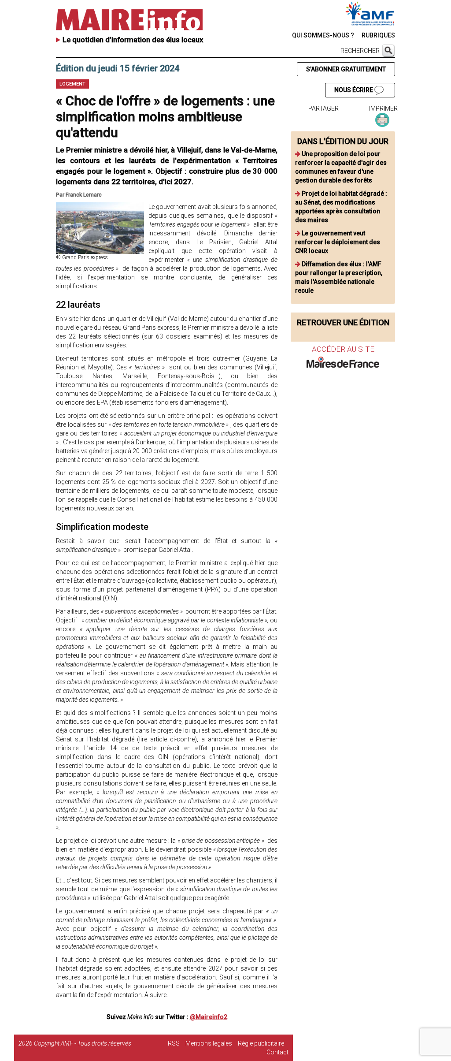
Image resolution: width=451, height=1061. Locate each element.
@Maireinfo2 (208, 1016)
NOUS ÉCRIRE (354, 89)
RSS (174, 1043)
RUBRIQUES (378, 35)
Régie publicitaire (261, 1043)
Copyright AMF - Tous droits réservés (82, 1043)
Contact (277, 1052)
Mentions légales (208, 1043)
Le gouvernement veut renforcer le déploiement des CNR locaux (337, 242)
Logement (72, 84)
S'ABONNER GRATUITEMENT (346, 69)
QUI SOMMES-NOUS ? (323, 35)
